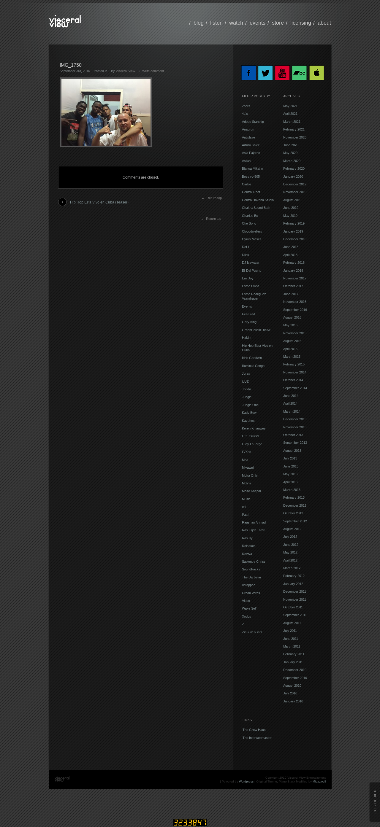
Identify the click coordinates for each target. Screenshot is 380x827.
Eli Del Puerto (251, 270)
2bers (246, 106)
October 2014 (293, 380)
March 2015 (291, 356)
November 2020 (294, 137)
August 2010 (292, 685)
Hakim (246, 337)
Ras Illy (247, 538)
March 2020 (291, 161)
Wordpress (246, 781)
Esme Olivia (250, 286)
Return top (214, 198)
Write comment (153, 71)
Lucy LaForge (252, 444)
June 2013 (290, 466)
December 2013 (294, 419)
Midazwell (319, 781)
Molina (246, 483)
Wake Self (249, 608)
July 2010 (290, 693)
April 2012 (290, 560)
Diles (245, 255)
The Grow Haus (254, 729)
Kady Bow (249, 412)
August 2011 (292, 623)
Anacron (248, 129)
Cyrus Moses (252, 239)
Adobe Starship (253, 121)
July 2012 (290, 536)
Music (246, 499)
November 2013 (294, 427)
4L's (245, 113)
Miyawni (248, 467)
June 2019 (290, 207)
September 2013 (295, 442)
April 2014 (290, 403)
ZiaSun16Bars (252, 632)
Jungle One (250, 405)
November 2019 (294, 192)
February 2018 (294, 262)
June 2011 (290, 638)
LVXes (246, 452)
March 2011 (291, 646)
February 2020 (294, 168)
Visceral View (125, 71)
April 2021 (290, 113)
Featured (248, 314)
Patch (246, 514)
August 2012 (292, 529)
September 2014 (295, 388)
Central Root (251, 192)
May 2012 (290, 552)
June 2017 (290, 294)
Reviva (247, 554)
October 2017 (293, 286)
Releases (249, 546)
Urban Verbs (251, 593)
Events (247, 306)
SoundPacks (251, 569)
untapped (248, 585)
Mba (245, 460)
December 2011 (294, 591)
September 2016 (295, 309)
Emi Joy (248, 278)
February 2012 (294, 576)
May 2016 (290, 325)
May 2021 (290, 106)
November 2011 (294, 599)
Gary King (249, 322)
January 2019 (293, 231)
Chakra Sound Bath (256, 207)
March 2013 (291, 490)
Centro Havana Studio (258, 200)
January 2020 (293, 176)
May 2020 (290, 153)
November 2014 (294, 372)
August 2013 (292, 450)
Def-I (245, 247)
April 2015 (290, 349)
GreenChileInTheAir (256, 330)
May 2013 (290, 474)
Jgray (246, 373)
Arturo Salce (251, 145)
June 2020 (290, 145)
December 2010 (294, 670)
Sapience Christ (253, 561)
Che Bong (249, 223)
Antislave (248, 137)
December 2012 (294, 505)
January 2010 (293, 701)
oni (244, 506)
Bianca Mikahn (252, 168)
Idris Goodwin (252, 358)
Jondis (246, 389)
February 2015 (294, 364)
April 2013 (290, 482)
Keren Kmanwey (254, 428)
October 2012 (293, 513)
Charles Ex (250, 215)
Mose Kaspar (251, 491)
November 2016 (294, 301)
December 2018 (294, 239)
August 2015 (292, 341)
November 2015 (294, 333)
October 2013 (293, 435)
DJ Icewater (250, 262)
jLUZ (245, 381)
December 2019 (294, 184)
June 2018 (290, 247)
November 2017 (294, 278)
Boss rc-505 (251, 176)
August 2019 (292, 200)
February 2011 (293, 654)
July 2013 (290, 458)
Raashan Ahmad (254, 522)
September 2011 (295, 615)
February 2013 (294, 497)
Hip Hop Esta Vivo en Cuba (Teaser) (99, 202)
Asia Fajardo (251, 153)
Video (246, 600)
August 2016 (292, 317)
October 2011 (293, 607)
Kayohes (248, 420)
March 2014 (291, 411)
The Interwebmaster (257, 737)
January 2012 (293, 584)
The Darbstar (251, 577)
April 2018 (290, 255)
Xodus (246, 616)
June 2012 (290, 544)
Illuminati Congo (253, 366)
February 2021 (294, 129)
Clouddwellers (252, 231)
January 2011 (293, 662)
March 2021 (291, 121)
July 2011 (290, 630)
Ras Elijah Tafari (253, 530)
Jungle (246, 397)
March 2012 (291, 568)
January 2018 (293, 270)
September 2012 (295, 521)
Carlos (246, 184)
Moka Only (250, 475)
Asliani (246, 161)
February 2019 (294, 223)
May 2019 (290, 215)
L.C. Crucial (250, 436)
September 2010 (295, 678)
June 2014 (290, 395)
